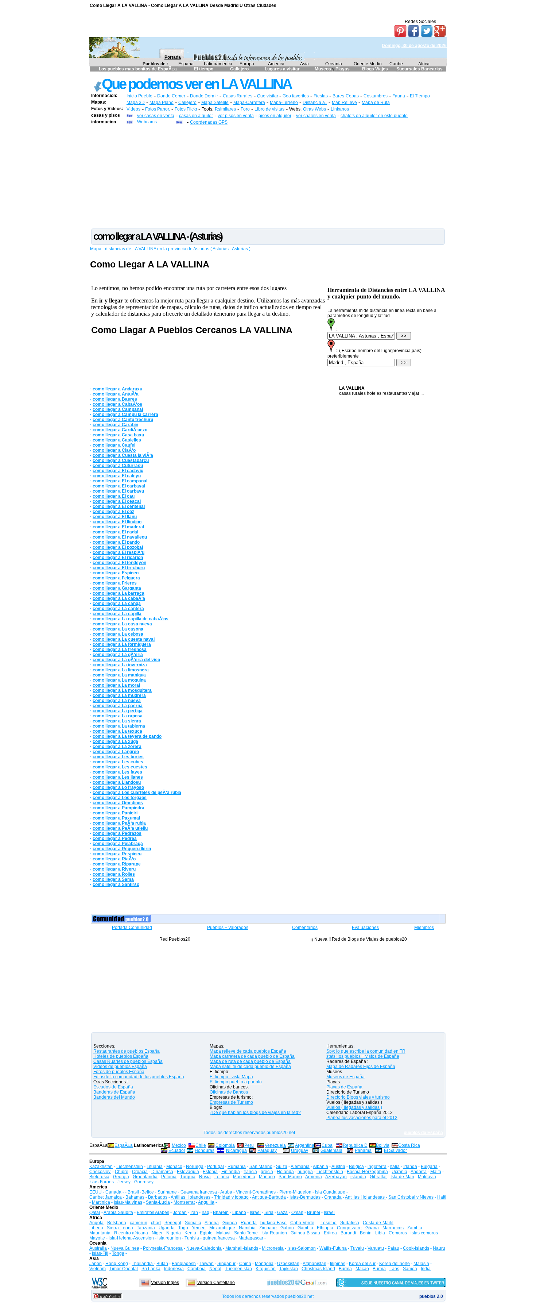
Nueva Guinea (124, 1248)
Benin (366, 1232)
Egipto (206, 1232)
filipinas (337, 1263)
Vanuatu (376, 1248)
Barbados (157, 1197)
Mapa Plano (161, 102)
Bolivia (382, 1145)
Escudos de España (113, 1087)
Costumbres (376, 96)
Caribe (396, 63)
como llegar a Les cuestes (120, 767)
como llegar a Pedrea (115, 838)
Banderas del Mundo (114, 1097)
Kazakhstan (101, 1166)
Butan (162, 1263)
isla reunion (169, 1238)
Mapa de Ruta (376, 102)
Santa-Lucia (158, 1202)
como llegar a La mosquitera (122, 690)
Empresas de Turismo (231, 1102)
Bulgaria (429, 1166)
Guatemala (331, 1150)
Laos (394, 1268)
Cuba (327, 1145)
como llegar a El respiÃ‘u (118, 552)
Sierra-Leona (120, 1227)
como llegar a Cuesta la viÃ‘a (123, 455)
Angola (96, 1222)
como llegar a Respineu (117, 853)
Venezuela (275, 1145)
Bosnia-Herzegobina (367, 1171)
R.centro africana (131, 1232)
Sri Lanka (150, 1268)
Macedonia (244, 1176)
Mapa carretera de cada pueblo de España (252, 1056)
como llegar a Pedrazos (117, 833)
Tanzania (146, 1227)
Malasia (421, 1263)
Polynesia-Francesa (163, 1248)
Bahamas (134, 1197)
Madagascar (250, 1238)
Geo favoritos (296, 96)
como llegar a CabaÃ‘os (117, 404)
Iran (194, 1212)
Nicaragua (236, 1150)
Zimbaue (268, 1227)
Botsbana (116, 1222)
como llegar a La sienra (117, 721)
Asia (304, 63)
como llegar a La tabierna (119, 726)
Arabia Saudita (118, 1212)
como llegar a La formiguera (122, 644)
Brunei (313, 1212)
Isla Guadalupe (330, 1192)
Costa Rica (409, 1145)
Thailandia (143, 1263)
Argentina (304, 1145)
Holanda (285, 1171)
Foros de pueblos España (118, 1071)
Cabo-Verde (302, 1222)
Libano (239, 1212)
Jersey (124, 1181)
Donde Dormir (204, 96)
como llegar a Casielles (117, 440)
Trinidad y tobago (231, 1197)
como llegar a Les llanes (118, 777)
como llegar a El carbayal (119, 486)
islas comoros (424, 1232)
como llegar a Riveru (114, 869)
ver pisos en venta (236, 115)
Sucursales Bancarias (419, 69)
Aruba (226, 1192)
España (186, 63)
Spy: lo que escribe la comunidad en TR (365, 1051)
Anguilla (206, 1202)
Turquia (187, 1176)
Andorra (419, 1171)
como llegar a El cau (114, 496)
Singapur (226, 1263)
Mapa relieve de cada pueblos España (248, 1051)
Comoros (398, 1232)
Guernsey (144, 1181)
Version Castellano (216, 1282)
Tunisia (192, 1238)
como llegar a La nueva (117, 700)
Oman (297, 1212)
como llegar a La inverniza (120, 664)
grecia (267, 1171)
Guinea (229, 1222)
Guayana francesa (198, 1192)
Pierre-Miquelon (295, 1192)
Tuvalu (357, 1248)
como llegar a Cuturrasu (118, 465)
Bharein (221, 1212)
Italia (395, 1166)
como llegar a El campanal (120, 480)
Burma (345, 1268)
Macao (362, 1268)
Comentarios (305, 927)
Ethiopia (325, 1227)
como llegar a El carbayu (118, 491)
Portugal (215, 1166)
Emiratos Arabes (153, 1212)
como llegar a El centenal (119, 506)
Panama (363, 1150)
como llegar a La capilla (117, 613)
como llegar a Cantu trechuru (123, 419)
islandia (358, 1176)
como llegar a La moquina (119, 680)
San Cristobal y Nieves (411, 1197)
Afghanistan (314, 1263)
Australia (98, 1248)
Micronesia (273, 1248)
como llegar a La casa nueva (122, 624)
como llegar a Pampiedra (118, 807)
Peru (249, 1145)
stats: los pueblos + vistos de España (362, 1056)
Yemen (199, 1227)
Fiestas (321, 96)
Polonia (168, 1176)
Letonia (221, 1176)
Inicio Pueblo (139, 96)
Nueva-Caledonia (204, 1248)
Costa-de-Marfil (378, 1222)
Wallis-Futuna (333, 1248)
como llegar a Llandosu (117, 782)
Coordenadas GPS (209, 122)
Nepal (215, 1268)
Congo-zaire (349, 1227)
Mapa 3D (136, 102)
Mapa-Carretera (249, 102)
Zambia (414, 1227)
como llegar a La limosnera (121, 669)
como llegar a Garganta (117, 588)
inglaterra (377, 1166)
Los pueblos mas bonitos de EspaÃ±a (138, 69)
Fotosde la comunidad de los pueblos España (138, 1076)
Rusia (205, 1176)
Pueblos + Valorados (227, 927)
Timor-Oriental (123, 1268)
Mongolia (264, 1263)
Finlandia (230, 1171)
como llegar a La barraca (118, 593)
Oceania (333, 63)
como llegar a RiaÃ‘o (114, 858)
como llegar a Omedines (118, 802)
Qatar (94, 1212)
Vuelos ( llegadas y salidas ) (354, 1107)
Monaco (174, 1166)
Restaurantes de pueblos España (126, 1051)
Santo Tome (246, 1232)
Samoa (410, 1268)
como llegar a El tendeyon (119, 562)
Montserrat (184, 1202)
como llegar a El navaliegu (120, 537)
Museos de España (345, 1076)
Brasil (133, 1192)
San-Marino (290, 1176)
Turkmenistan (238, 1268)
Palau (393, 1248)
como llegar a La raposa (118, 715)
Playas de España (344, 1087)
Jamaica (113, 1197)
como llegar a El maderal (118, 526)
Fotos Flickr (186, 109)
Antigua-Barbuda (269, 1197)
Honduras (204, 1150)
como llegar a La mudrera (119, 695)
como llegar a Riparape (117, 864)
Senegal (172, 1222)
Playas (342, 69)
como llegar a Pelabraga (118, 843)
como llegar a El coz (113, 511)
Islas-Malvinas (128, 1202)
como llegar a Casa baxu (118, 434)
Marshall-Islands (241, 1248)
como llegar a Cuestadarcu (121, 460)
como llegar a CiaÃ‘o (114, 450)
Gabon (287, 1227)
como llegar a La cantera (118, 608)
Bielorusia (99, 1176)
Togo (183, 1227)
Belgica (356, 1166)
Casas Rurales (237, 96)
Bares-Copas (346, 96)
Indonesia (174, 1268)
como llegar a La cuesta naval (124, 639)
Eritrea (330, 1232)
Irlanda (410, 1166)
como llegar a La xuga (115, 741)
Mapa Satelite (215, 102)
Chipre (121, 1171)
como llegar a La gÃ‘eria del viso (126, 659)
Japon (95, 1263)
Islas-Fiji (100, 1253)
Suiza (281, 1166)
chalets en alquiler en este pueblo (374, 115)
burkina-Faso (273, 1222)
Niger (157, 1232)
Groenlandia (145, 1176)
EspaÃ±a (123, 1145)
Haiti (441, 1197)
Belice (147, 1192)
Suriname (167, 1192)
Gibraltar (378, 1176)
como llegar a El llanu (115, 516)
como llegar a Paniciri (115, 813)
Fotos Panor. (157, 109)
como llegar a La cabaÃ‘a (119, 598)
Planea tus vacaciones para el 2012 (361, 1117)
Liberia (96, 1227)
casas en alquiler (196, 115)
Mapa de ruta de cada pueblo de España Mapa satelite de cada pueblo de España (250, 1064)
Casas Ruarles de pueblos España (128, 1061)
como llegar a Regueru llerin (122, 848)
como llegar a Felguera (116, 578)
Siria (268, 1212)
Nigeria (173, 1232)
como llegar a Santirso (116, 884)
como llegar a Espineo (116, 572)
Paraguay (267, 1150)
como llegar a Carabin (115, 424)
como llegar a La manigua (119, 675)
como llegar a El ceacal (117, 501)
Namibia (247, 1227)
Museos (323, 69)
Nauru (439, 1248)
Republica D (355, 1145)
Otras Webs (314, 109)
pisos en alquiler (275, 115)
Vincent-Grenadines (256, 1192)
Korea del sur (362, 1263)
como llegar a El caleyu (117, 475)
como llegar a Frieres (115, 583)
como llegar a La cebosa (118, 634)
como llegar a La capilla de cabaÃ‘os (130, 618)
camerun (138, 1222)
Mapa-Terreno (284, 102)
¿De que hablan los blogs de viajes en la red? (255, 1112)
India (426, 1268)
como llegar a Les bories (118, 756)
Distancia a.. (315, 102)
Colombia (225, 1145)
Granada (333, 1197)
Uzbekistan (288, 1263)
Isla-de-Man (402, 1176)
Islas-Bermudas (305, 1197)
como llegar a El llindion (117, 521)
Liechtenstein (129, 1166)
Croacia (140, 1171)
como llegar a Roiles (114, 874)
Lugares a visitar (282, 69)
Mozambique (222, 1227)
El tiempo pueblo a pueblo (236, 1081)
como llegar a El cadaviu (118, 470)
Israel (255, 1212)
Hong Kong (116, 1263)
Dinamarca (162, 1171)
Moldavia (427, 1176)
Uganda (167, 1227)
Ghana (372, 1227)
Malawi (223, 1232)
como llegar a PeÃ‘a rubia (119, 823)
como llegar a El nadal (115, 532)
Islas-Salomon (301, 1248)
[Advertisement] (268, 176)
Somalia (193, 1222)
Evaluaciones (365, 927)
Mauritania (99, 1232)
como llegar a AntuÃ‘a (116, 394)
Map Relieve (344, 102)
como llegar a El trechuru (119, 567)
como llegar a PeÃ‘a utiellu (120, 828)
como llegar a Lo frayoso (118, 787)
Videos (133, 109)
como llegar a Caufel (114, 445)
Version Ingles (165, 1282)
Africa (424, 63)
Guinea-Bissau (305, 1232)
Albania (320, 1166)
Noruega (194, 1166)
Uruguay (299, 1150)
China (245, 1263)
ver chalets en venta (316, 115)
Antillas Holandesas (190, 1197)
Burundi (348, 1232)
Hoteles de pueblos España (120, 1056)
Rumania (237, 1166)
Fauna (398, 96)
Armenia (313, 1176)
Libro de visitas (269, 109)
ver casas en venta (155, 115)
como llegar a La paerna (118, 705)
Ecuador (176, 1150)
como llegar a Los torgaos (120, 797)
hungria (305, 1171)
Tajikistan (288, 1268)
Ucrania (399, 1171)
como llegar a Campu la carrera (125, 414)
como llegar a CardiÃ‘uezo (120, 429)
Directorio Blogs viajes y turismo (358, 1097)
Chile (200, 1145)
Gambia (305, 1227)
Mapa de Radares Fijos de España (360, 1066)
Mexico (179, 1145)
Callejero (239, 69)
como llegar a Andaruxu (117, 389)
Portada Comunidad (132, 927)
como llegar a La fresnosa (120, 649)
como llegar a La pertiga (118, 710)
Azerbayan (336, 1176)
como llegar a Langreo (116, 751)
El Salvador (395, 1150)
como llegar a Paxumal (116, 818)
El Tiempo (420, 96)
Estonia (210, 1171)
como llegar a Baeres (115, 399)
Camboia (196, 1268)
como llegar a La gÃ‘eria (118, 654)
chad (156, 1222)
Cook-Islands (416, 1248)
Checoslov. (100, 1171)
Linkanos (340, 109)
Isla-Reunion (274, 1232)
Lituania (155, 1166)
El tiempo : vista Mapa (231, 1076)
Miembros (424, 927)
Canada (113, 1192)
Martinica (101, 1202)
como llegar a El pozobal (118, 547)
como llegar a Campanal (118, 409)
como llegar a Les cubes (118, 761)
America (276, 63)
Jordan (180, 1212)
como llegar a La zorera (117, 746)
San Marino (260, 1166)
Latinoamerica (218, 63)
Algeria (212, 1222)
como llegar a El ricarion (118, 557)
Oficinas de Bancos (229, 1092)
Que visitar (268, 96)
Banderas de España (114, 1092)
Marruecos (393, 1227)
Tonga (118, 1253)
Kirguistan (266, 1268)
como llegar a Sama (113, 879)
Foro (245, 109)
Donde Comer (171, 96)
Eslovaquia (188, 1171)
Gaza (282, 1212)
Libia (380, 1232)
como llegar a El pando (116, 542)
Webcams (147, 121)
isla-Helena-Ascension (131, 1238)
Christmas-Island (318, 1268)
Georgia (121, 1176)
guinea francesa (219, 1238)
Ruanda (249, 1222)
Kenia (190, 1232)
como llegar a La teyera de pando (127, 736)
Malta (435, 1171)
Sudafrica (349, 1222)
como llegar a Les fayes (117, 772)
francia (250, 1171)
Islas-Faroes (101, 1181)
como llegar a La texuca (117, 731)
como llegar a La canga (117, 603)
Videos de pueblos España (120, 1066)
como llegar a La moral (116, 685)
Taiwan (206, 1263)
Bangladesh (184, 1263)
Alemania (300, 1166)
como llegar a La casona (118, 629)
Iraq (205, 1212)
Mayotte (97, 1238)
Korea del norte (394, 1263)
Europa (247, 63)
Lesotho (329, 1222)
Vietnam (97, 1268)
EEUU (95, 1192)
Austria (338, 1166)
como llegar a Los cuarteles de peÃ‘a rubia (137, 792)
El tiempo (203, 69)
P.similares (225, 109)
